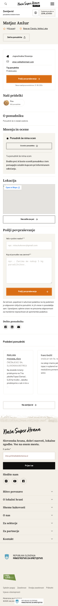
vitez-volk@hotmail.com (23, 62)
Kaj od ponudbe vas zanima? (18, 255)
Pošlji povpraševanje (27, 79)
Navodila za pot (27, 219)
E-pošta (7, 449)
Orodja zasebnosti (36, 588)
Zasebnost (21, 588)
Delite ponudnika (14, 37)
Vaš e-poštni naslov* (15, 239)
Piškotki (49, 588)
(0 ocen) (11, 29)
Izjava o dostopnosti (11, 592)
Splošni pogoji (9, 588)
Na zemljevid (27, 405)
